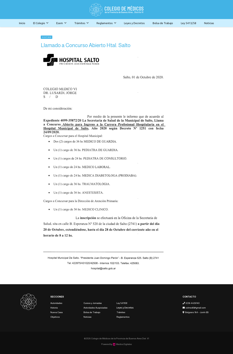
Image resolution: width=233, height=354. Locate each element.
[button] (47, 23)
